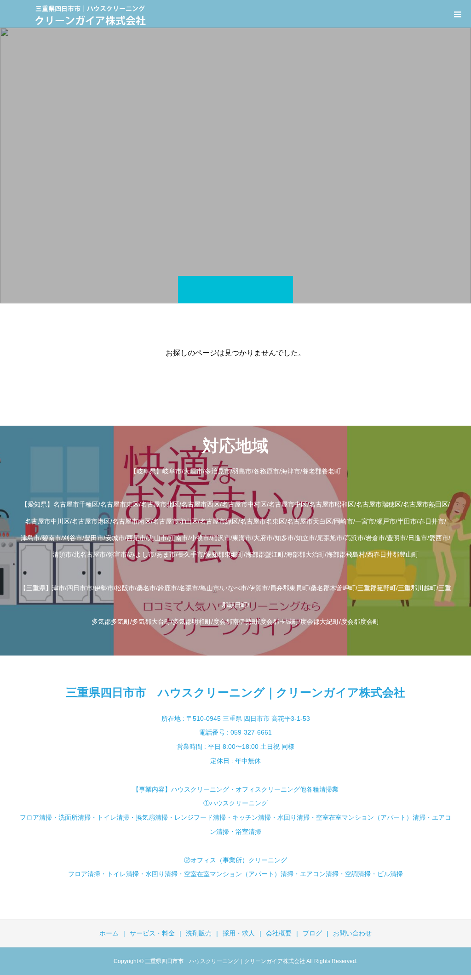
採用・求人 (239, 933)
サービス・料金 (152, 933)
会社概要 (279, 933)
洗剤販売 (199, 933)
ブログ (312, 933)
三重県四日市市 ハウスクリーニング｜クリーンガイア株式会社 (235, 692)
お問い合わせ (352, 933)
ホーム (109, 933)
